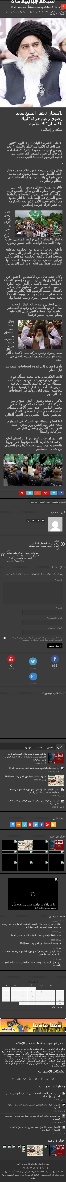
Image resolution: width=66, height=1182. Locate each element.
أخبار (53, 11)
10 (15, 992)
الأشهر (50, 747)
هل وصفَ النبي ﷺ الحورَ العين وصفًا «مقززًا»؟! (25, 776)
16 (23, 996)
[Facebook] (41, 824)
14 (41, 996)
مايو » (52, 1007)
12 (60, 996)
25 (6, 1000)
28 (41, 1003)
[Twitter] (35, 824)
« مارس (60, 1007)
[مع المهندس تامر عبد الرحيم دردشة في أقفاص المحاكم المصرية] (63, 1116)
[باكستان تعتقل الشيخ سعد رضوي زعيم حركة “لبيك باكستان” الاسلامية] (63, 1127)
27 (51, 1003)
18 (6, 996)
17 (15, 996)
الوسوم (28, 747)
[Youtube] (30, 824)
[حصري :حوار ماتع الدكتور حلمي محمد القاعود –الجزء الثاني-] (63, 1104)
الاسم (59, 608)
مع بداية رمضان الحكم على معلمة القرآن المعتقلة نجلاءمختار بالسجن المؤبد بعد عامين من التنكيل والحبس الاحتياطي (23, 556)
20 (51, 1000)
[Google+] (47, 824)
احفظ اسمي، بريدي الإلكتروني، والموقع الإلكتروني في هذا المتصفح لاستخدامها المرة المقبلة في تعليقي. (37, 638)
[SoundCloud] (18, 824)
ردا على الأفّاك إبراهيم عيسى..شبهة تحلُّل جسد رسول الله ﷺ (35, 7)
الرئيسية (62, 11)
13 (51, 996)
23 (23, 1000)
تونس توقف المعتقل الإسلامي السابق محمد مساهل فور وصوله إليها (44, 545)
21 (41, 1000)
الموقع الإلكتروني (54, 628)
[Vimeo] (24, 824)
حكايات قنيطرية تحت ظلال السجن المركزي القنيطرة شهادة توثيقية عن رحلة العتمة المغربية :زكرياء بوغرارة (25, 757)
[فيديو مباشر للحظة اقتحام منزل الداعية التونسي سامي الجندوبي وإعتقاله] (63, 1093)
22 (31, 1000)
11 (6, 992)
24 (15, 1000)
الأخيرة (60, 747)
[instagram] (12, 824)
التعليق (58, 580)
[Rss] (53, 824)
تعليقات (39, 747)
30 (23, 1003)
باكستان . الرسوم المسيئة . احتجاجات (44, 502)
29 (31, 1003)
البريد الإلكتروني (54, 618)
